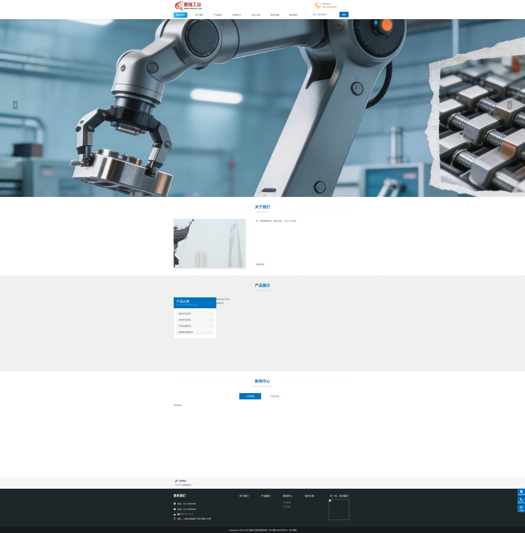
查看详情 (260, 264)
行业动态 (287, 507)
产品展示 (218, 15)
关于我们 (199, 15)
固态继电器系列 (186, 332)
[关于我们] (209, 243)
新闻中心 (237, 15)
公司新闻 (287, 502)
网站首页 (180, 15)
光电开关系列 (185, 320)
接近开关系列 (185, 314)
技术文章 (256, 15)
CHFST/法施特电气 (183, 485)
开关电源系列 (185, 326)
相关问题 (274, 15)
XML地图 (293, 530)
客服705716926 (186, 514)
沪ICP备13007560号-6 (278, 530)
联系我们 (293, 15)
